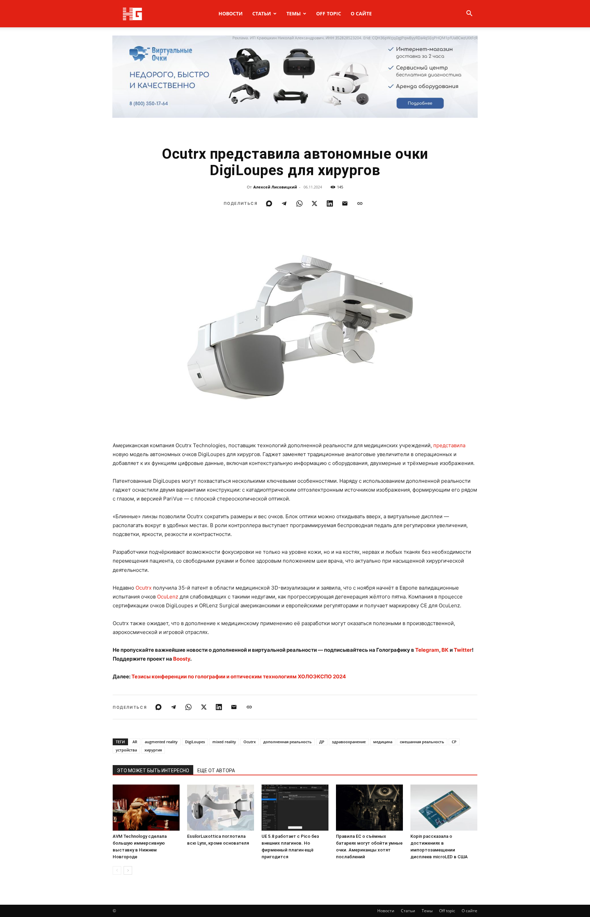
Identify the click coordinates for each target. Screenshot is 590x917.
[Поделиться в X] (314, 203)
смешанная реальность (422, 741)
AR (134, 741)
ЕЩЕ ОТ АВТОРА (216, 770)
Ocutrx (144, 587)
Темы (293, 13)
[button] (469, 14)
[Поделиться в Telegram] (284, 203)
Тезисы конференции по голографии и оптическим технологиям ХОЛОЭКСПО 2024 (238, 676)
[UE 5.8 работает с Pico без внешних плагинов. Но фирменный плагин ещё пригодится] (295, 808)
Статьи (261, 13)
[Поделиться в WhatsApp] (299, 203)
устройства (126, 749)
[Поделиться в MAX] (269, 203)
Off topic (328, 13)
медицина (382, 741)
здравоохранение (349, 741)
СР (454, 741)
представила (449, 445)
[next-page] (128, 870)
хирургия (153, 749)
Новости (231, 13)
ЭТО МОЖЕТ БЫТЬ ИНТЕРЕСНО (153, 770)
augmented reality (161, 741)
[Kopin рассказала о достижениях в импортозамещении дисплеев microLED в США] (443, 808)
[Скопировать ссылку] (359, 203)
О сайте (361, 13)
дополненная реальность (287, 741)
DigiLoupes (195, 741)
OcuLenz (167, 596)
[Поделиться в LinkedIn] (329, 203)
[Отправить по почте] (344, 203)
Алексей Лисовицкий (275, 186)
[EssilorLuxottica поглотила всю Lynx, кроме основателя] (220, 808)
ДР (321, 741)
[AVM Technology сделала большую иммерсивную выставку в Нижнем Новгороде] (146, 808)
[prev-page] (117, 870)
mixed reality (224, 741)
